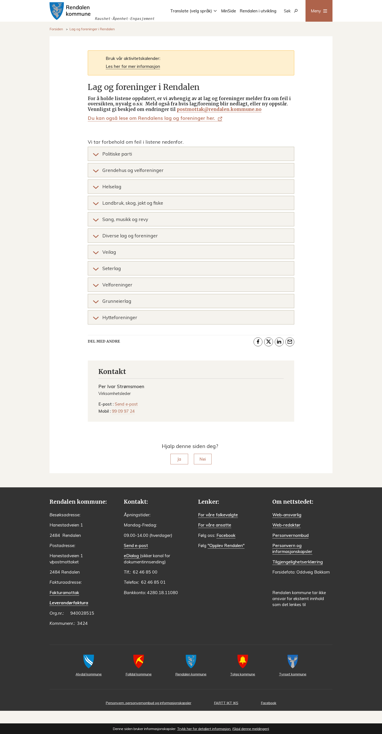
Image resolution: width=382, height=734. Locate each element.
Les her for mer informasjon (133, 66)
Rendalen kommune (190, 674)
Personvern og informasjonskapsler (292, 548)
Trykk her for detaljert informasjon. (204, 728)
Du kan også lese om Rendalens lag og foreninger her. (152, 118)
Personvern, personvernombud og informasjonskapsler (148, 703)
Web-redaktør (286, 525)
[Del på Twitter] (268, 341)
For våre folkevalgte (218, 514)
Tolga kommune (242, 674)
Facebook (225, 535)
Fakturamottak (64, 592)
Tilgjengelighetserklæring (297, 561)
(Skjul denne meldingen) (250, 728)
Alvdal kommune (89, 674)
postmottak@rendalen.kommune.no (219, 109)
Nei (202, 459)
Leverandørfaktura (69, 602)
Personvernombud (290, 535)
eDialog (132, 555)
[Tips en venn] (289, 341)
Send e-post (136, 545)
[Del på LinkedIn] (279, 341)
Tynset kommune (292, 674)
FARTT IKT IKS (226, 703)
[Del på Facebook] (258, 341)
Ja (179, 459)
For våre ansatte (214, 525)
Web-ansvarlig (286, 514)
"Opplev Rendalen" (226, 545)
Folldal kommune (139, 674)
